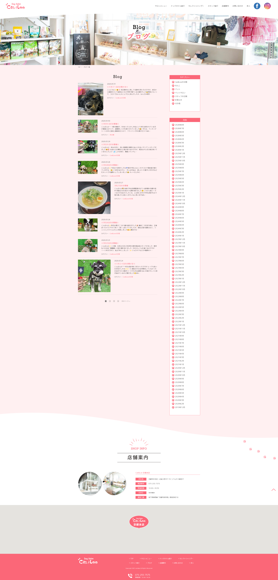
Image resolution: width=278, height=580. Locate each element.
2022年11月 (180, 286)
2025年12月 (180, 153)
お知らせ (178, 100)
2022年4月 (179, 311)
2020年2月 (179, 404)
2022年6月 (179, 303)
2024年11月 (180, 200)
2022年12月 (180, 282)
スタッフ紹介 (213, 6)
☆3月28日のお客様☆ (109, 165)
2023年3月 (179, 271)
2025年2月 (179, 189)
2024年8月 (179, 210)
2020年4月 (179, 396)
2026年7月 (179, 128)
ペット (177, 89)
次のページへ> (126, 301)
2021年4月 (179, 353)
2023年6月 (179, 260)
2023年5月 (179, 264)
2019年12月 (180, 407)
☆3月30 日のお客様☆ (110, 124)
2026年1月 (179, 150)
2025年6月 (179, 175)
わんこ (177, 85)
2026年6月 (179, 132)
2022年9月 (179, 293)
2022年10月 (180, 289)
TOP (79, 67)
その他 (177, 103)
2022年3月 (179, 314)
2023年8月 (179, 253)
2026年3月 (179, 143)
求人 (248, 6)
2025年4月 (179, 182)
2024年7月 (179, 214)
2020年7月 (179, 386)
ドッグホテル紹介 (178, 6)
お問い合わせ (237, 6)
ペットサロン (180, 93)
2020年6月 (179, 389)
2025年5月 (179, 178)
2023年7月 (179, 257)
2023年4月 (179, 268)
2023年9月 (179, 250)
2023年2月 (179, 275)
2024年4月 (179, 225)
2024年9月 (179, 207)
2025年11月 (180, 157)
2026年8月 (179, 125)
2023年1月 (179, 278)
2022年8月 (179, 296)
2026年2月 (179, 146)
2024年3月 (179, 228)
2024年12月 (180, 196)
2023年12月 (180, 239)
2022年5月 (179, 307)
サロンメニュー (161, 6)
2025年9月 (179, 164)
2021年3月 (179, 357)
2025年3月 (179, 185)
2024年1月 (179, 235)
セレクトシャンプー (196, 6)
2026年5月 (179, 135)
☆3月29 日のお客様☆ (110, 144)
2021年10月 (180, 332)
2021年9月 (179, 336)
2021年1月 (179, 364)
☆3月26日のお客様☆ (109, 222)
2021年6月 (179, 346)
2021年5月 (179, 350)
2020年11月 (180, 371)
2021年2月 (179, 361)
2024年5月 (179, 221)
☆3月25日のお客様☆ (109, 243)
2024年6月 (179, 218)
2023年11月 (180, 243)
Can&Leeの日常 (121, 98)
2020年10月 (180, 375)
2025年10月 (180, 160)
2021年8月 (179, 339)
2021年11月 (180, 328)
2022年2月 (179, 318)
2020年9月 (179, 378)
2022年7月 (179, 300)
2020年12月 (180, 368)
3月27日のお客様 (121, 185)
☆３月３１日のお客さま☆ (117, 87)
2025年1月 (179, 193)
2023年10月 (180, 246)
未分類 (112, 135)
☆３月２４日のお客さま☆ (124, 264)
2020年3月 (179, 400)
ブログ (149, 563)
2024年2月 (179, 232)
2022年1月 (179, 321)
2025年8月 (179, 168)
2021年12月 (180, 325)
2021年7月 (179, 343)
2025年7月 (179, 171)
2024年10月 (180, 203)
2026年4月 (179, 139)
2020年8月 (179, 382)
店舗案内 (225, 6)
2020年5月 (179, 393)
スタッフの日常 (181, 96)
